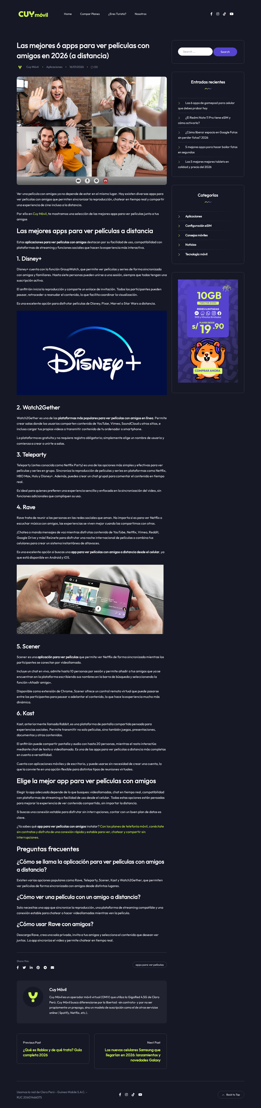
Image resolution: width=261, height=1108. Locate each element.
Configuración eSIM (198, 226)
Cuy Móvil (32, 67)
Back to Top (233, 1094)
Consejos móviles (196, 235)
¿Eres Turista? (117, 14)
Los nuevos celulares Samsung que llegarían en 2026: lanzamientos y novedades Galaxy (132, 1054)
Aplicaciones (54, 67)
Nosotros (140, 14)
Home (68, 14)
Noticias (190, 244)
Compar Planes (90, 14)
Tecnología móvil (196, 254)
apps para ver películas (150, 964)
